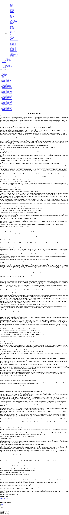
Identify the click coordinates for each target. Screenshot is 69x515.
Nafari (3, 77)
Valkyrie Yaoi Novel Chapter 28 (7, 102)
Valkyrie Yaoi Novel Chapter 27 (7, 101)
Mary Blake (4, 75)
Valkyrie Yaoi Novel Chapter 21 (7, 96)
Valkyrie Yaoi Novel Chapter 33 (7, 106)
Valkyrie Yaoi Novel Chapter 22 (7, 97)
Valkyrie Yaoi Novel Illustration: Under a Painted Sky (10, 78)
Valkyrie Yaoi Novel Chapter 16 (7, 92)
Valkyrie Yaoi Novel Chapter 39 (7, 111)
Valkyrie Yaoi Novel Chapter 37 (7, 110)
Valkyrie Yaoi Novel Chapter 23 (7, 98)
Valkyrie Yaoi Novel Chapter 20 (7, 95)
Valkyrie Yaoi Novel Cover (6, 72)
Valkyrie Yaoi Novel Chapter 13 (7, 89)
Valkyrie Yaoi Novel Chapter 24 (7, 99)
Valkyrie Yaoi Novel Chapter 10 (7, 87)
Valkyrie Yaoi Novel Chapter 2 (6, 80)
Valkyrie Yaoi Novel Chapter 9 (6, 86)
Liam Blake (4, 73)
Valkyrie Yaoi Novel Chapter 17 (7, 93)
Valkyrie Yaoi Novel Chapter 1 (6, 79)
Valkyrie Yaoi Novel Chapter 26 (7, 100)
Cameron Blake (4, 74)
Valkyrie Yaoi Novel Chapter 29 (7, 103)
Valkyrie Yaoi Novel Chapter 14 (7, 90)
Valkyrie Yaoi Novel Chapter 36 (7, 109)
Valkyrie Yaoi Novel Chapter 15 (7, 91)
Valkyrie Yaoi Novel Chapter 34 (7, 107)
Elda (3, 76)
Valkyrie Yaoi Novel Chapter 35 (7, 108)
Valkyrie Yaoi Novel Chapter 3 (6, 81)
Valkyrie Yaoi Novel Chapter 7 (6, 84)
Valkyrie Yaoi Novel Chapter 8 (6, 85)
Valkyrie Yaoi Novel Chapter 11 (7, 88)
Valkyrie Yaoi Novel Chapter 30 (7, 104)
